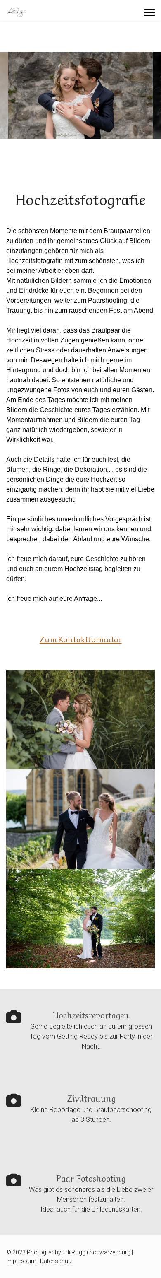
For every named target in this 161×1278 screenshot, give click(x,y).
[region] (80, 95)
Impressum (21, 1261)
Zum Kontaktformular (81, 640)
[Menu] (149, 12)
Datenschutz (56, 1261)
